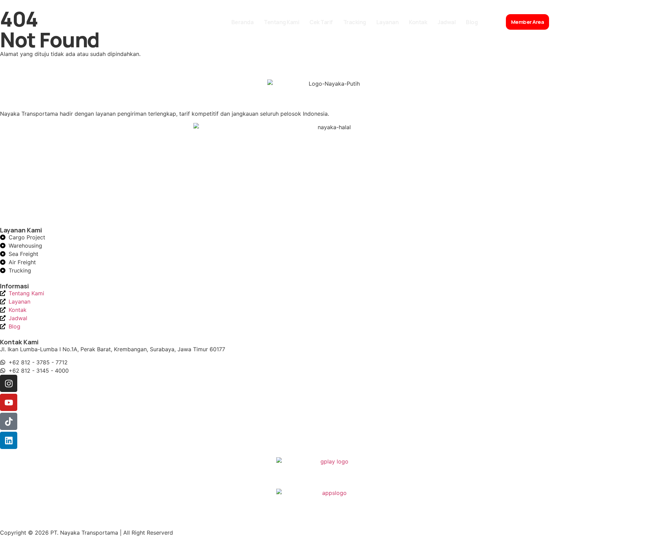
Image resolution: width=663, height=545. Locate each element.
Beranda (242, 22)
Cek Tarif (321, 22)
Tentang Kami (281, 22)
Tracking (354, 22)
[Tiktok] (8, 421)
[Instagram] (8, 383)
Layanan (387, 22)
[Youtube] (8, 402)
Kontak (418, 22)
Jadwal (446, 22)
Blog (472, 22)
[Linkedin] (8, 440)
